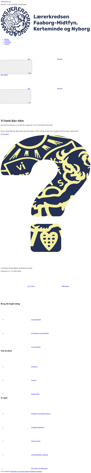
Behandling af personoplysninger (19, 471)
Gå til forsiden (5, 134)
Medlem (6, 39)
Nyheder (6, 44)
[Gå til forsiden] (45, 36)
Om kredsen (7, 42)
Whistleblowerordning (35, 471)
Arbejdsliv (7, 41)
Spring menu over (6, 1)
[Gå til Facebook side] (14, 300)
